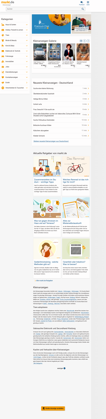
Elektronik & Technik (12, 51)
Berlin (45, 303)
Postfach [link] (81, 4)
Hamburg (50, 303)
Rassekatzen (85, 312)
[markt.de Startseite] (7, 2)
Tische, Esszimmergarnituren (68, 299)
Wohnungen (66, 291)
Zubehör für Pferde (46, 321)
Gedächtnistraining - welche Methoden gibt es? (46, 263)
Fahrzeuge (9, 56)
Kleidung (72, 297)
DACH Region (37, 357)
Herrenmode (78, 338)
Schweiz (51, 355)
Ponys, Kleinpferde (62, 319)
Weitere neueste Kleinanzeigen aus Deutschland (51, 141)
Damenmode (67, 338)
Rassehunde (70, 310)
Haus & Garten (10, 25)
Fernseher (69, 334)
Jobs (7, 67)
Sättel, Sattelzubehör (68, 321)
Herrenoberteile (69, 332)
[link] (39, 55)
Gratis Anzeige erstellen (54, 408)
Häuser (60, 291)
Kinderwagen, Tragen (54, 297)
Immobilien (9, 61)
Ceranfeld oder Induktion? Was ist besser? (74, 263)
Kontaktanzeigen (11, 77)
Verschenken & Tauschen (14, 88)
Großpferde (47, 319)
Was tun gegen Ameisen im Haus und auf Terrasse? (46, 222)
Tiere (7, 35)
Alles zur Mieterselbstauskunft (72, 222)
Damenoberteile (58, 332)
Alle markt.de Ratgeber (44, 281)
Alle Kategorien (38, 363)
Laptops (60, 334)
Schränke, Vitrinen (45, 299)
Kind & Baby (9, 46)
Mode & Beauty (11, 40)
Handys (38, 334)
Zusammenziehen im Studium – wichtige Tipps (45, 180)
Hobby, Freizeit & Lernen (14, 30)
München (57, 303)
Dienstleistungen (11, 72)
